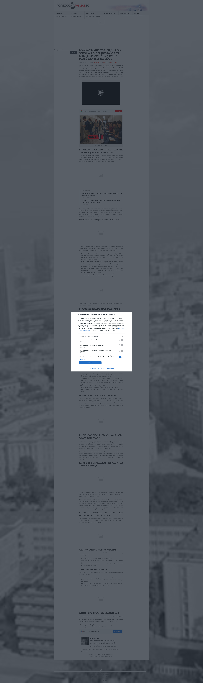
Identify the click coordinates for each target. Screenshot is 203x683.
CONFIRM (90, 362)
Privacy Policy (110, 368)
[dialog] (101, 341)
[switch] (121, 340)
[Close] (128, 314)
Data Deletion (92, 368)
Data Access (101, 368)
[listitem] (101, 336)
